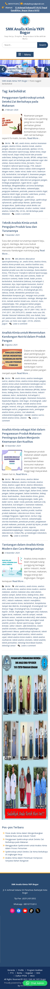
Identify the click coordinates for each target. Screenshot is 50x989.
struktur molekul (32, 208)
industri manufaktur (31, 600)
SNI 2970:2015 (18, 312)
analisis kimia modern (29, 589)
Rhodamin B (7, 197)
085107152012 (13, 4)
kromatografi (13, 180)
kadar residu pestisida (23, 502)
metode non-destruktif (25, 617)
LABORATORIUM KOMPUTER (15, 70)
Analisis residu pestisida (19, 149)
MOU (32, 976)
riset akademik (28, 412)
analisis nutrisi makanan (32, 386)
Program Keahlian (35, 970)
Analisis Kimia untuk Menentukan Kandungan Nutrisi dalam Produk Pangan (23, 336)
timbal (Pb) (14, 211)
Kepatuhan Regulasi (10, 401)
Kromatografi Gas (22, 609)
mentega (31, 298)
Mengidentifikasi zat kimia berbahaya (27, 185)
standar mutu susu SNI (35, 312)
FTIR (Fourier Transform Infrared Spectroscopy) (27, 273)
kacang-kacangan (25, 499)
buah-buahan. (13, 496)
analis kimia (24, 143)
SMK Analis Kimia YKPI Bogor (25, 31)
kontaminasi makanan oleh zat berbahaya (19, 177)
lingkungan (19, 611)
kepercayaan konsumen (26, 284)
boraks (27, 157)
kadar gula (38, 499)
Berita (7, 143)
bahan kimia (35, 151)
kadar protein (36, 278)
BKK (38, 973)
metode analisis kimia (11, 518)
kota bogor (25, 287)
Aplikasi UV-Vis (37, 149)
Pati (17, 304)
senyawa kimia (19, 197)
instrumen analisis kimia (12, 603)
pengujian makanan (10, 191)
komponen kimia (9, 507)
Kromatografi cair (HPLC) (12, 290)
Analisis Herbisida (27, 482)
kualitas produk (27, 510)
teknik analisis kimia (25, 318)
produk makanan (13, 527)
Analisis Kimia (15, 146)
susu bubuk (35, 315)
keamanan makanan (34, 504)
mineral (34, 301)
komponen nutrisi (24, 507)
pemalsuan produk (27, 521)
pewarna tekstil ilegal (11, 194)
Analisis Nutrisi (8, 487)
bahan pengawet (16, 493)
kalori (13, 395)
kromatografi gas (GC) (33, 290)
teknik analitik (39, 640)
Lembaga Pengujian (10, 516)
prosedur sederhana (29, 194)
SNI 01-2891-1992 (31, 309)
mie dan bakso (20, 188)
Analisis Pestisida (23, 487)
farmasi (42, 597)
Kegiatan (29, 973)
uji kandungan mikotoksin (35, 533)
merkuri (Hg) (7, 188)
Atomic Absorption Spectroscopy (15, 151)
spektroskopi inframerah (30, 631)
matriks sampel (28, 614)
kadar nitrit (31, 171)
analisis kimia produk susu (13, 264)
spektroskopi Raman (21, 202)
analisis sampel (8, 594)
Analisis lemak (28, 146)
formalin (30, 163)
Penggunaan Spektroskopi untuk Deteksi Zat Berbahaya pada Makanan (23, 101)
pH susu (30, 306)
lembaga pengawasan (11, 183)
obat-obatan (41, 617)
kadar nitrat (20, 171)
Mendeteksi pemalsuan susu (27, 292)
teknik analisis (24, 634)
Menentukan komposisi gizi (13, 295)
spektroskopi (29, 199)
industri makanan (9, 499)
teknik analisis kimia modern (20, 637)
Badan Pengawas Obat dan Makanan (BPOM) (21, 389)
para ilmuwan (8, 620)
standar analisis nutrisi (34, 415)
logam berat (26, 183)
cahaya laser (42, 157)
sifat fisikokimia (29, 626)
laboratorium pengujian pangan (33, 180)
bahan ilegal (24, 490)
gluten (41, 496)
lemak (11, 292)
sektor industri (16, 626)
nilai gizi (20, 406)
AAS (16, 143)
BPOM (33, 157)
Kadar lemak (23, 278)
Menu (27, 54)
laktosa (5, 292)
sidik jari (30, 197)
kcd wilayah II (23, 174)
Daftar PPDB (21, 976)
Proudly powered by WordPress (17, 982)
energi (35, 597)
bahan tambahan (31, 493)
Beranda (11, 970)
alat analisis (20, 586)
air (21, 261)
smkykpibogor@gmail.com (33, 4)
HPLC (4, 600)
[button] (35, 983)
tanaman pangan (31, 530)
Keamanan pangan (38, 174)
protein (42, 194)
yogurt (4, 323)
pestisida (23, 191)
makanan (17, 614)
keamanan (6, 284)
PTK (12, 973)
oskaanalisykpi (33, 188)
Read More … (33, 138)
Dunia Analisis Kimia (17, 163)
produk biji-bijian (33, 524)
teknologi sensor (9, 645)
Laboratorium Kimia (26, 513)
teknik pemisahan (9, 642)
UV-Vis (22, 211)
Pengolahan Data (22, 620)
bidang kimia (17, 157)
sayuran (32, 527)
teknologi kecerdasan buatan (30, 642)
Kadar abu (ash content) (25, 275)
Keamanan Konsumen (36, 398)
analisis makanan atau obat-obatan (26, 592)
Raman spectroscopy (25, 623)
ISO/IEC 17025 (8, 275)
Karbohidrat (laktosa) (22, 281)
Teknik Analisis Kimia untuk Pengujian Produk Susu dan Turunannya (19, 226)
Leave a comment (22, 214)
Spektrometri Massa (10, 631)
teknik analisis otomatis (22, 640)
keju (13, 284)
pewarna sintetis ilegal (37, 191)
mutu (41, 301)
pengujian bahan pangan (30, 304)
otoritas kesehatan (10, 521)
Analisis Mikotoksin (35, 485)
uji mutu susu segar (18, 321)
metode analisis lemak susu (18, 301)
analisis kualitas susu (34, 264)
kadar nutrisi (7, 502)
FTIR (32, 166)
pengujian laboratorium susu (14, 306)
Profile (21, 970)
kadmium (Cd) (39, 502)
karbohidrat (11, 174)
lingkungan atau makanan (36, 611)
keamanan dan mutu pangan (14, 398)
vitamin (37, 321)
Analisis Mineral (8, 267)
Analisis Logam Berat (16, 485)
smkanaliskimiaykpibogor (12, 199)
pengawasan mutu (26, 409)
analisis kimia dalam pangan (33, 381)
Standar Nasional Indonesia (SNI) (16, 315)
